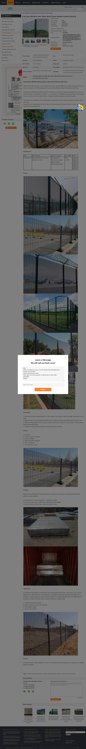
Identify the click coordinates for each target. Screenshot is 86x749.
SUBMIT (43, 389)
